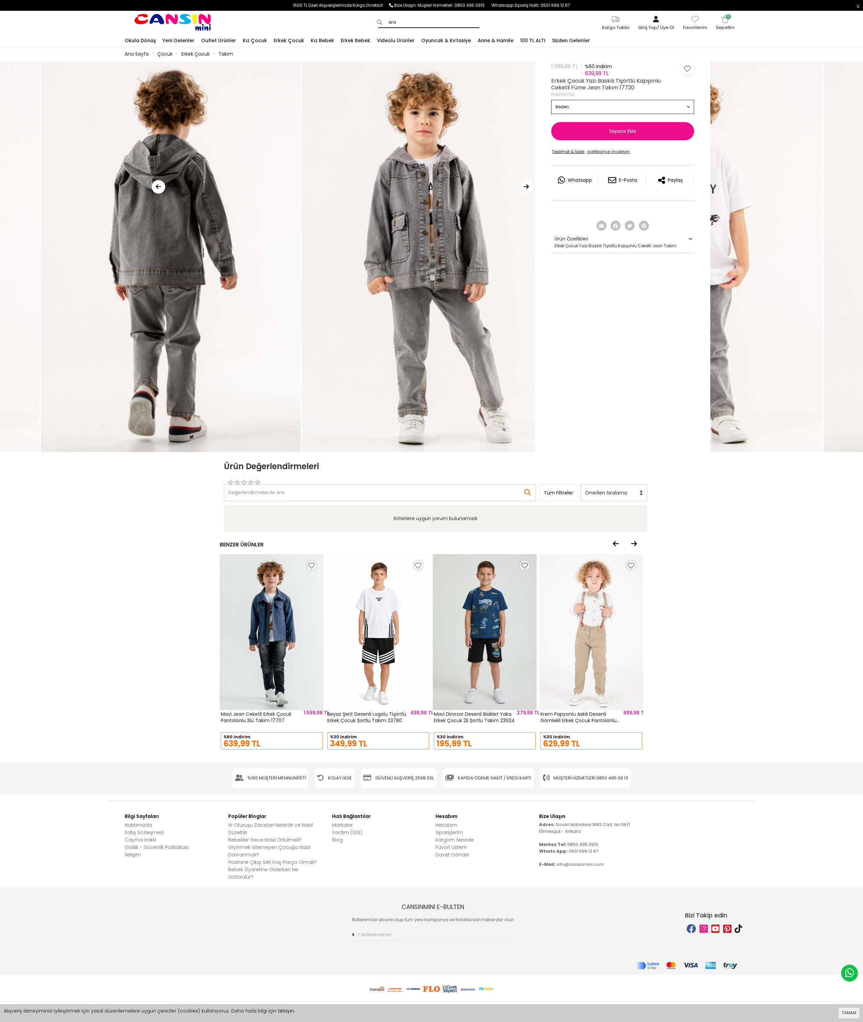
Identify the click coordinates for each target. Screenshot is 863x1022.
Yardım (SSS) (347, 832)
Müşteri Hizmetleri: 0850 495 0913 (455, 5)
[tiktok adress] (738, 929)
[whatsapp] (849, 973)
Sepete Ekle (622, 131)
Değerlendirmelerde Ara (256, 489)
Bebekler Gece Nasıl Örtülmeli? (264, 839)
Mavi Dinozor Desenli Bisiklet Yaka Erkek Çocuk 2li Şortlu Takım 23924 (474, 717)
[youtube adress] (715, 929)
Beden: (563, 107)
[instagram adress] (704, 929)
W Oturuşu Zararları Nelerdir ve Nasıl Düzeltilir (270, 829)
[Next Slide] (526, 187)
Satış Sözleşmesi (144, 832)
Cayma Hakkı (140, 839)
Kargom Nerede (455, 839)
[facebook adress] (691, 929)
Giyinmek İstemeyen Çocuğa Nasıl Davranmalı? (269, 851)
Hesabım (446, 825)
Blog (337, 839)
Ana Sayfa (137, 54)
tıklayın (286, 1010)
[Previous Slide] (158, 187)
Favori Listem (451, 847)
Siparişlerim (449, 832)
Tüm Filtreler (558, 492)
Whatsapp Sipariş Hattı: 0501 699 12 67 (531, 5)
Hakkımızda (138, 825)
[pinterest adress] (727, 929)
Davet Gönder (453, 854)
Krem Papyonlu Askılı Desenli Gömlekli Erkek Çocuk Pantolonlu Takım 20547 (578, 721)
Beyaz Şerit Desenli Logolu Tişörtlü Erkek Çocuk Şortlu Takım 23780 (366, 717)
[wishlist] (311, 565)
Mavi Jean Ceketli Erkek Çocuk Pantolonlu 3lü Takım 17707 (256, 717)
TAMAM (849, 1013)
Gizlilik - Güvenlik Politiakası (157, 847)
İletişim (133, 854)
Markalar (342, 825)
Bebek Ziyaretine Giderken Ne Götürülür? (263, 873)
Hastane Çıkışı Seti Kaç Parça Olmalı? (272, 862)
